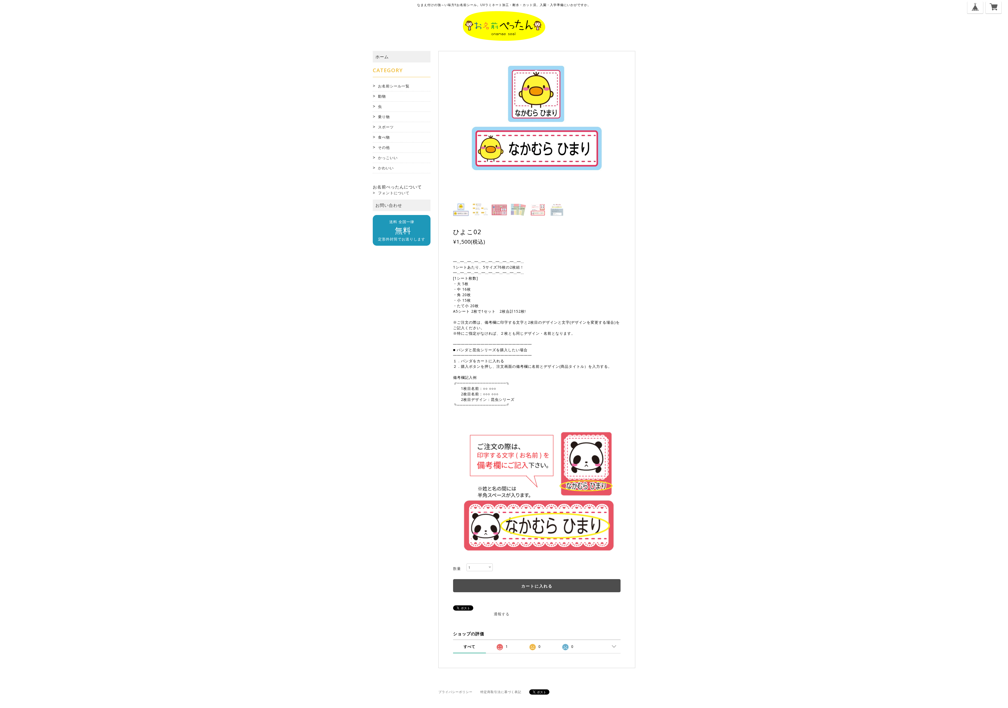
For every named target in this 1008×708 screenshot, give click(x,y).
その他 (384, 147)
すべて (469, 646)
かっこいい (388, 157)
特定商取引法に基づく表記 (500, 692)
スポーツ (386, 126)
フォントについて (394, 192)
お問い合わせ (388, 205)
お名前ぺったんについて (397, 187)
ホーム (382, 57)
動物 (382, 96)
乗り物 (384, 116)
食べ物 (384, 137)
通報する (502, 613)
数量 (457, 568)
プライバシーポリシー (455, 692)
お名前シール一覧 (394, 85)
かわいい (386, 167)
